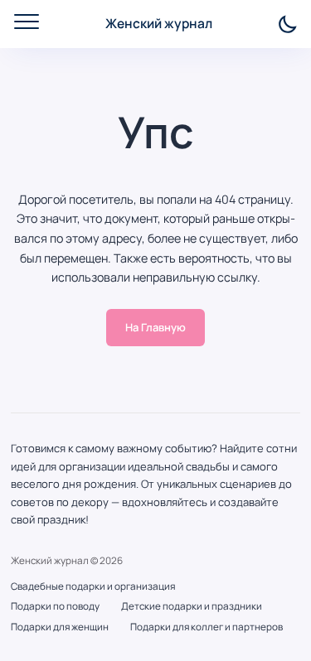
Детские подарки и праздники (191, 606)
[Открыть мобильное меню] (26, 21)
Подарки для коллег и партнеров (206, 627)
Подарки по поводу (55, 606)
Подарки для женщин (60, 627)
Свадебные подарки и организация (93, 586)
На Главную (155, 327)
